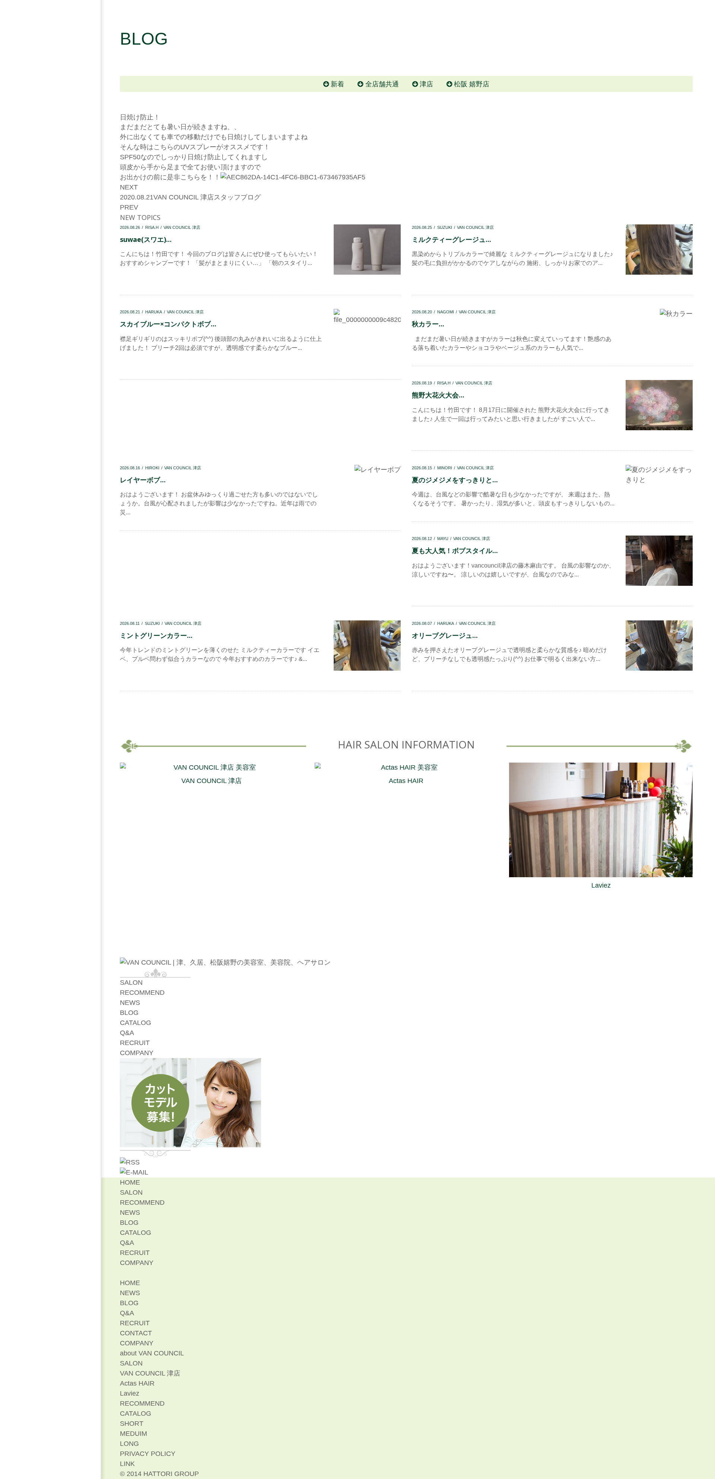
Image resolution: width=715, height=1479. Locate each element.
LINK (127, 1463)
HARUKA (153, 312)
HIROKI (152, 468)
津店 (426, 84)
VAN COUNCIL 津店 (183, 197)
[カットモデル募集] (190, 1142)
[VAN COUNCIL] (225, 962)
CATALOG (135, 1022)
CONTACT (136, 1333)
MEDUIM (133, 1433)
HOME (130, 1182)
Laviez (601, 885)
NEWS (130, 1002)
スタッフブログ (237, 197)
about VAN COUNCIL (152, 1353)
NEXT (129, 187)
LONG (129, 1443)
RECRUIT (135, 1043)
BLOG (129, 1012)
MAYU (442, 538)
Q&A (127, 1032)
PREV (129, 207)
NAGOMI (445, 312)
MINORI (444, 468)
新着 (337, 84)
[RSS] (130, 1162)
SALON (131, 982)
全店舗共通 (382, 84)
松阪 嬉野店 (471, 84)
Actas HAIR (406, 781)
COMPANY (136, 1053)
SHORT (131, 1423)
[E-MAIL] (134, 1172)
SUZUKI (444, 227)
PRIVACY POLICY (147, 1453)
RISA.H (152, 227)
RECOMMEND (142, 992)
